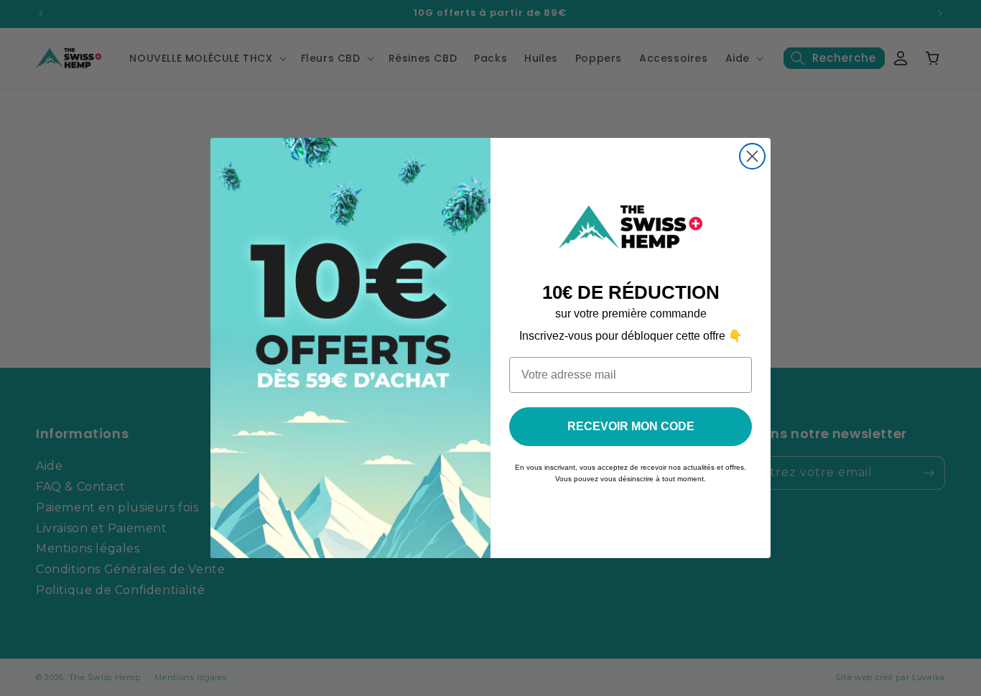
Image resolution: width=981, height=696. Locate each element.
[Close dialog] (752, 156)
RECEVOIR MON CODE (630, 426)
